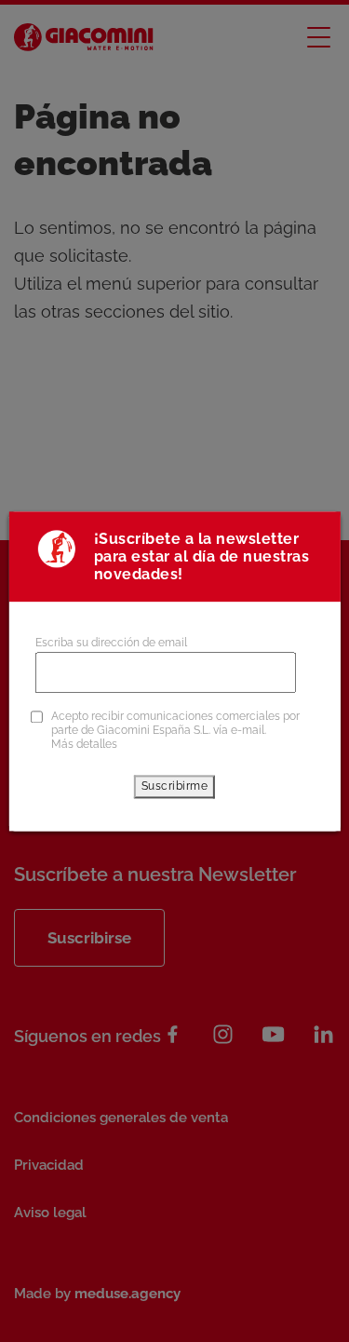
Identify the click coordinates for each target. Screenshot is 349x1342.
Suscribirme (174, 786)
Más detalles (84, 744)
